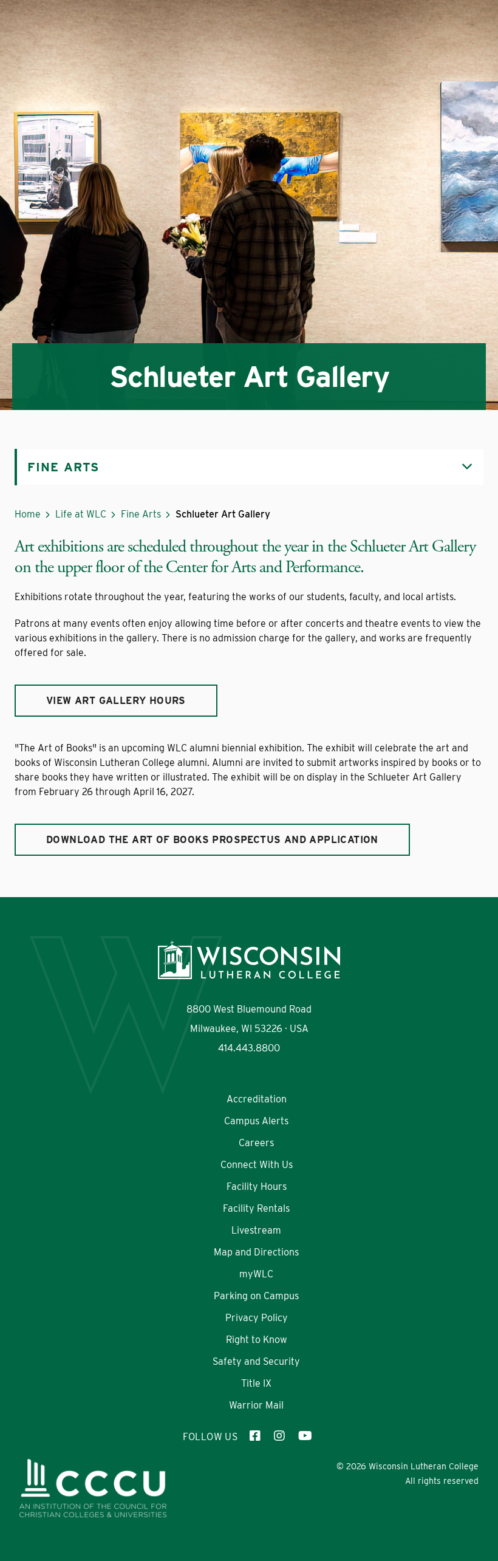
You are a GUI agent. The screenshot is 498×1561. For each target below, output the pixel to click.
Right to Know (256, 1339)
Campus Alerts (256, 1121)
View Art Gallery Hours (116, 700)
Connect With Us (256, 1164)
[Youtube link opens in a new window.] (304, 1437)
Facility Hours (257, 1186)
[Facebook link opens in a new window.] (256, 1437)
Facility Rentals (256, 1208)
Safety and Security (256, 1361)
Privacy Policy (256, 1318)
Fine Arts (141, 514)
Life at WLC (80, 514)
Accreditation (257, 1099)
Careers (256, 1143)
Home (28, 514)
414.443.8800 (249, 1048)
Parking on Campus (256, 1296)
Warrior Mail (256, 1405)
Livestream (256, 1230)
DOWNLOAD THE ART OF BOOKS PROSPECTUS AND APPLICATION (212, 839)
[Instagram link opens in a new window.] (280, 1437)
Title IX (256, 1383)
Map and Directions (256, 1252)
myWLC (256, 1274)
